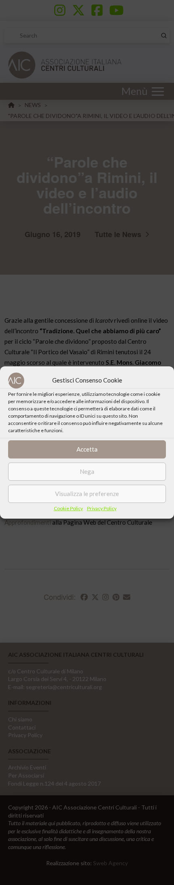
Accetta (87, 449)
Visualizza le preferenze (87, 493)
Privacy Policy (102, 508)
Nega (87, 471)
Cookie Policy (68, 508)
